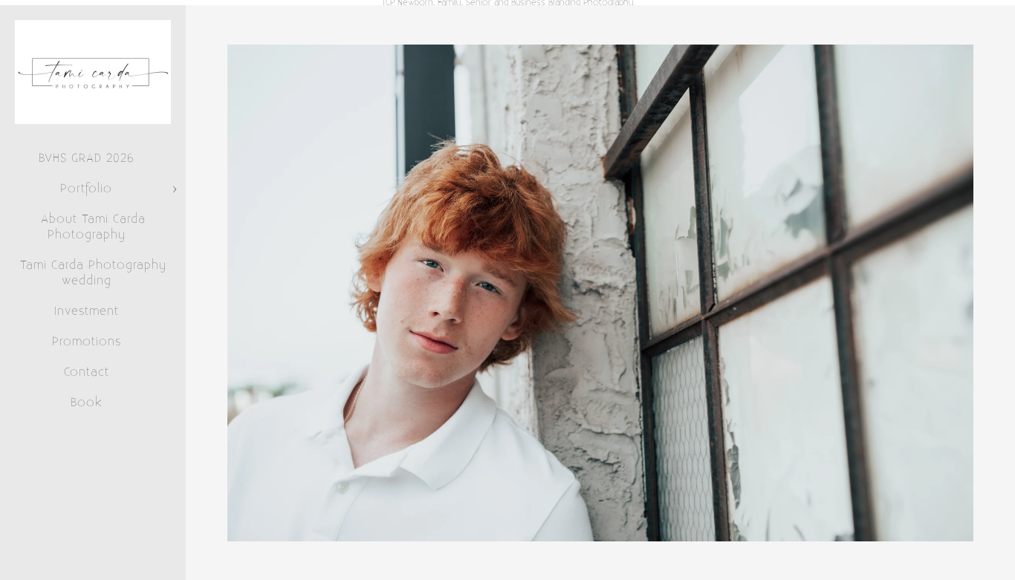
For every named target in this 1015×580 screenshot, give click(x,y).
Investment (86, 311)
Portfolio (86, 188)
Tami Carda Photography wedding (93, 273)
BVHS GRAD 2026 (86, 158)
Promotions (86, 341)
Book (87, 402)
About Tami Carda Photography (93, 227)
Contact (86, 372)
